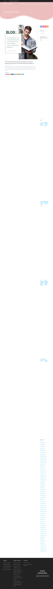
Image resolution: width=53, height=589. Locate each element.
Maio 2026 (42, 446)
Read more (7, 72)
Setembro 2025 (43, 462)
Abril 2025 (42, 467)
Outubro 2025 (42, 460)
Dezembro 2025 (43, 456)
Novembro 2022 (43, 507)
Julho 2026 (42, 442)
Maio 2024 (42, 485)
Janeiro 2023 (42, 505)
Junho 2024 (42, 483)
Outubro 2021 (42, 533)
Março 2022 (42, 523)
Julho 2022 (42, 515)
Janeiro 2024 (42, 491)
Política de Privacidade (7, 566)
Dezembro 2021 (43, 529)
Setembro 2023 (43, 495)
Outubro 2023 (42, 493)
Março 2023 (42, 501)
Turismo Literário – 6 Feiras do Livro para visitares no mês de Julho (18, 569)
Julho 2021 (42, 539)
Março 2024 (42, 489)
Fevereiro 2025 (42, 471)
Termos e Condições (6, 569)
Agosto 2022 (42, 513)
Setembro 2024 (43, 479)
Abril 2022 (42, 521)
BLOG (26, 3)
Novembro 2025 (43, 458)
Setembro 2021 (43, 535)
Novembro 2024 (43, 475)
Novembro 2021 (43, 531)
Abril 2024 (42, 487)
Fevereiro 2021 (42, 545)
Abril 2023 (42, 499)
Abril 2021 (42, 543)
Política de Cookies (6, 562)
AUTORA (22, 3)
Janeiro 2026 (42, 454)
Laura (8, 4)
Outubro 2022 (42, 509)
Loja (47, 3)
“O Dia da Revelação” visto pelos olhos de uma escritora (18, 578)
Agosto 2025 (42, 464)
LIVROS (29, 3)
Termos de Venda (6, 567)
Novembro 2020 (43, 550)
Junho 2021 (42, 541)
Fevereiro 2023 (42, 503)
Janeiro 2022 (42, 527)
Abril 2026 (42, 448)
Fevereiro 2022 (42, 525)
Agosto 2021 (42, 537)
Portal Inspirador (40, 3)
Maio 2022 (42, 519)
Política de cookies (6, 564)
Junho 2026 (42, 444)
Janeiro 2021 (42, 547)
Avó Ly (34, 3)
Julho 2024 (42, 481)
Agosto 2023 (42, 497)
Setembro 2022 (43, 511)
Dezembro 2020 (43, 548)
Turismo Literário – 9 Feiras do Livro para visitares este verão (17, 564)
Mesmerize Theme (46, 576)
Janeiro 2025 (42, 473)
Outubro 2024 (42, 477)
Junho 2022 (42, 517)
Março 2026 (42, 450)
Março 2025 (42, 469)
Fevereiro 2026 (42, 452)
